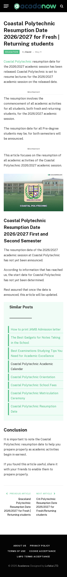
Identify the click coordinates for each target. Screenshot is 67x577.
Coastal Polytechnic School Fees (34, 385)
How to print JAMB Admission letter (36, 329)
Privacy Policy (40, 545)
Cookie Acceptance (42, 551)
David (28, 52)
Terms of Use (16, 551)
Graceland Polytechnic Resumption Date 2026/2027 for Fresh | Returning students (17, 507)
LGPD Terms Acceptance (33, 556)
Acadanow (23, 565)
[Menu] (6, 6)
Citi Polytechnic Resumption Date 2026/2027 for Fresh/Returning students (46, 507)
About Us (19, 545)
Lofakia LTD (51, 565)
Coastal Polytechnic (18, 61)
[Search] (61, 6)
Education (11, 52)
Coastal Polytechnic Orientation (33, 377)
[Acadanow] (35, 6)
